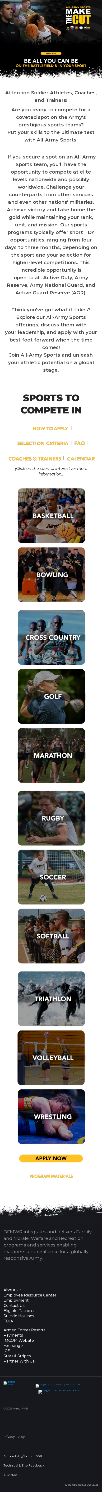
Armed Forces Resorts (24, 1330)
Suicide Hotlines (19, 1316)
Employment (16, 1300)
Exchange (13, 1346)
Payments (13, 1335)
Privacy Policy (14, 1436)
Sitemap (10, 1474)
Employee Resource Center (30, 1295)
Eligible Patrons (18, 1311)
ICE (7, 1351)
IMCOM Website (19, 1340)
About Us (12, 1290)
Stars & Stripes (17, 1356)
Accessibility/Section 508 (23, 1456)
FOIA (8, 1321)
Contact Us (14, 1306)
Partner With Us (19, 1361)
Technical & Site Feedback (24, 1465)
